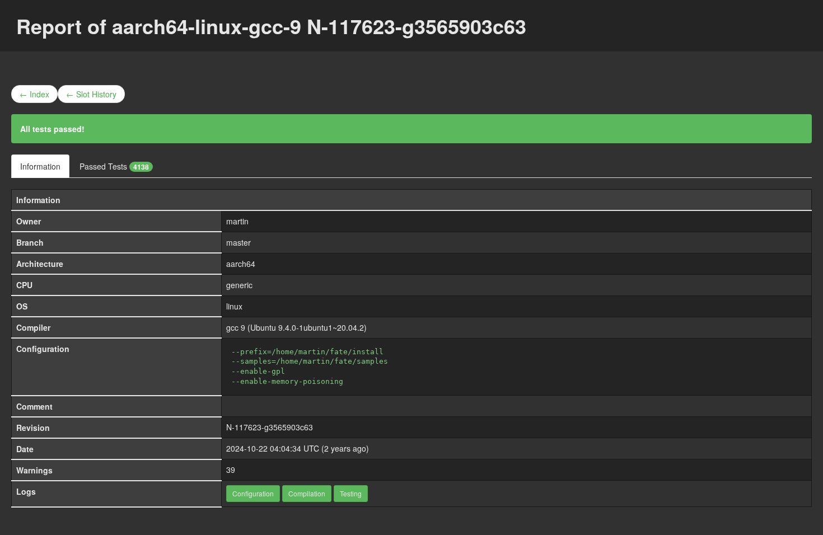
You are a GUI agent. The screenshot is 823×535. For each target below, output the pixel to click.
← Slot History (91, 94)
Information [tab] (40, 166)
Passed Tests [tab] (114, 166)
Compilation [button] (306, 493)
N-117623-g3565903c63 (269, 427)
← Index (34, 94)
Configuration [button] (253, 493)
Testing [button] (351, 493)
